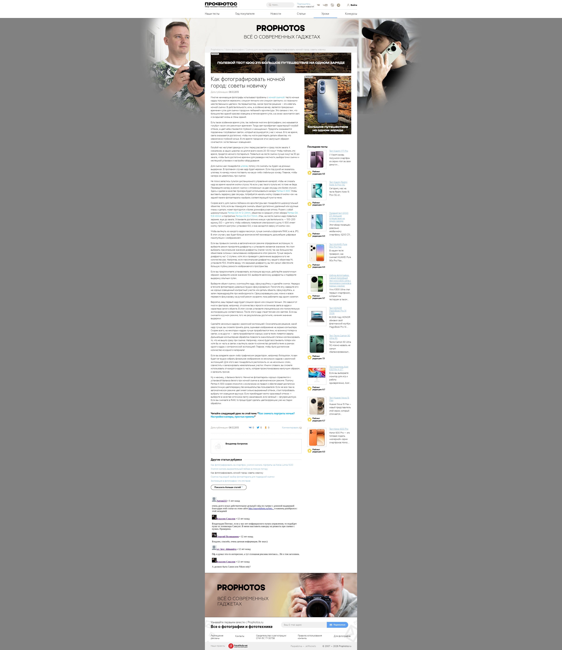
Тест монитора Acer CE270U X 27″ (338, 368)
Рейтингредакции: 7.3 (318, 357)
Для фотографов (342, 636)
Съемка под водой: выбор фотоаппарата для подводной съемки (242, 476)
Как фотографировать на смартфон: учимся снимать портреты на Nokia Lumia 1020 (252, 464)
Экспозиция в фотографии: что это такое (230, 480)
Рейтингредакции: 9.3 (318, 172)
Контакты (239, 636)
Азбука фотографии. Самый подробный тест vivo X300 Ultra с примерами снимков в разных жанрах (340, 280)
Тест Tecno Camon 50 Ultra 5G (339, 337)
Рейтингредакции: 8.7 (318, 388)
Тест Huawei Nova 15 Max (339, 399)
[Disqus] (256, 532)
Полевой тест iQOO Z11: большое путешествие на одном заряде (338, 217)
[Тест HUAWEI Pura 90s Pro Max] (316, 252)
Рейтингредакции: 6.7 (318, 419)
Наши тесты (212, 14)
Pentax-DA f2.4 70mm (247, 216)
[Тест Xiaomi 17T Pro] (316, 159)
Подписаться (339, 625)
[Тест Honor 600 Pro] (316, 437)
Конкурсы (351, 14)
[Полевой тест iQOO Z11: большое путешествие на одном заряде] (316, 221)
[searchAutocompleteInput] (281, 5)
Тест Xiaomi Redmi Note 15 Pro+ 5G (338, 183)
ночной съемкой (277, 97)
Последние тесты (317, 146)
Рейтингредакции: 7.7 (318, 204)
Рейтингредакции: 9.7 (318, 297)
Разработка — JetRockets (303, 646)
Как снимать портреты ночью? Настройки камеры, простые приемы (253, 415)
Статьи (301, 14)
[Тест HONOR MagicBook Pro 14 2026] (316, 316)
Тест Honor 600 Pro (338, 428)
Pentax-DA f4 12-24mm (239, 212)
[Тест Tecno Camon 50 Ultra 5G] (316, 344)
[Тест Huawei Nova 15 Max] (316, 406)
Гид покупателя (245, 14)
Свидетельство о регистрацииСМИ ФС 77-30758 (271, 637)
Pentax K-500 (283, 191)
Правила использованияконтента (310, 637)
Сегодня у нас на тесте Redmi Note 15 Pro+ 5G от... (339, 191)
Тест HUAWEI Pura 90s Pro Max (338, 245)
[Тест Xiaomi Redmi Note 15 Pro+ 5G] (316, 190)
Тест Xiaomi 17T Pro (338, 151)
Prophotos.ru (345, 646)
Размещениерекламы (217, 637)
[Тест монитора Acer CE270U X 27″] (316, 375)
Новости (275, 14)
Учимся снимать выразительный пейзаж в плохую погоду (239, 468)
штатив (244, 166)
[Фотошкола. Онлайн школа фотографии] (238, 645)
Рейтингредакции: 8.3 (318, 235)
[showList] (229, 487)
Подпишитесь (303, 3)
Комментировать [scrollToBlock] (290, 427)
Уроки (325, 14)
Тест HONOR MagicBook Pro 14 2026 (337, 311)
